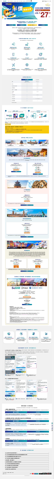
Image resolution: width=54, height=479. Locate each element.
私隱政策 (10, 472)
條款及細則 (8, 472)
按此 (38, 256)
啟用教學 (30, 338)
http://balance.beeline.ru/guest (28, 256)
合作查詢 (12, 472)
